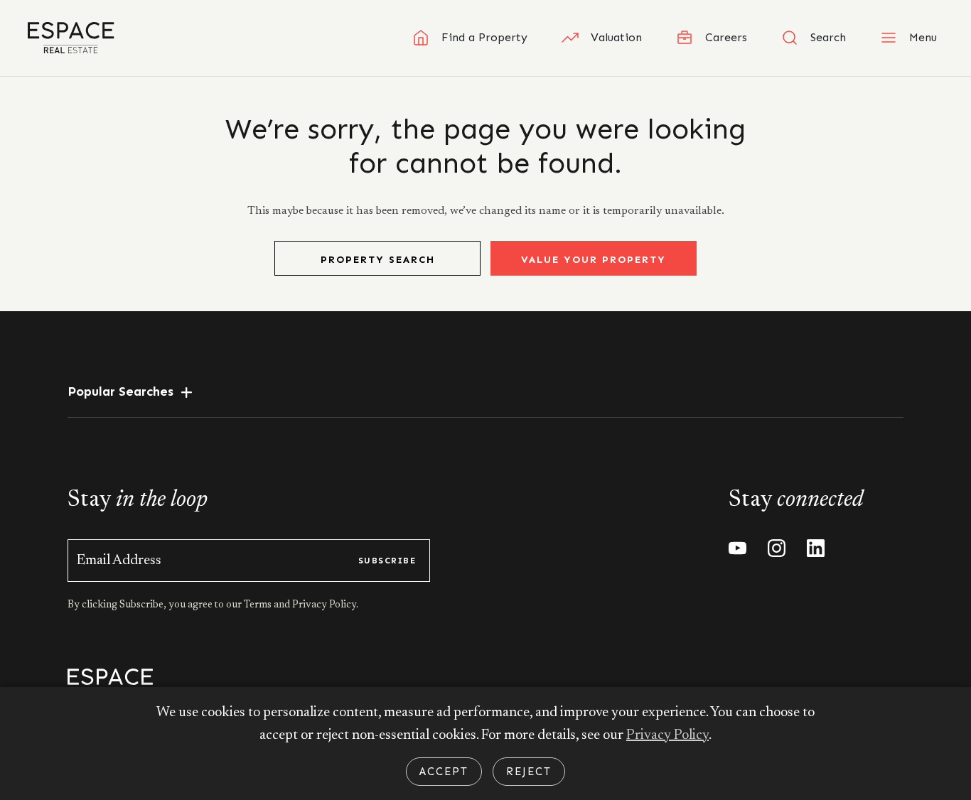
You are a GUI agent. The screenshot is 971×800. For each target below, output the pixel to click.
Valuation (616, 37)
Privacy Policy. (324, 605)
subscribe (387, 561)
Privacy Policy (667, 735)
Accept (443, 771)
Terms (259, 605)
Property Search (378, 260)
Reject (529, 771)
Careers (726, 37)
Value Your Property (593, 260)
